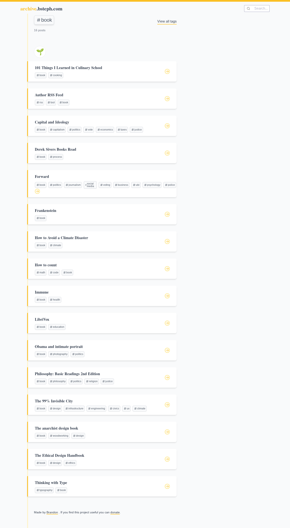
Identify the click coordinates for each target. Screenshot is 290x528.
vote (90, 129)
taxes (124, 129)
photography (60, 354)
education (58, 326)
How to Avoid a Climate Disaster (61, 237)
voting (106, 184)
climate (57, 245)
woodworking (60, 435)
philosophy (59, 381)
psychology (153, 184)
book (46, 20)
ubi (137, 184)
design (57, 408)
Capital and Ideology (52, 122)
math (42, 272)
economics (106, 129)
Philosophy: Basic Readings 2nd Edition (67, 373)
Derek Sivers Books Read (55, 149)
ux (128, 408)
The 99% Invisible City (54, 401)
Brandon (52, 512)
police (171, 184)
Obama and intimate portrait (59, 346)
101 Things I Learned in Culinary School (68, 67)
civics (116, 408)
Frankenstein (45, 210)
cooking (57, 75)
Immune (42, 292)
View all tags (167, 21)
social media (90, 185)
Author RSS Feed (49, 95)
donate (115, 512)
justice (138, 129)
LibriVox (42, 319)
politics (76, 129)
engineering (98, 408)
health (56, 299)
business (123, 184)
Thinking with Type (51, 482)
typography (45, 490)
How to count (46, 265)
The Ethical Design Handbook (59, 455)
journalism (75, 184)
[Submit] (249, 8)
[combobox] (257, 8)
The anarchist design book (56, 428)
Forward (42, 176)
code (56, 272)
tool (53, 102)
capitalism (59, 129)
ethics (71, 462)
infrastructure (75, 408)
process (57, 156)
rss (41, 102)
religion (93, 381)
